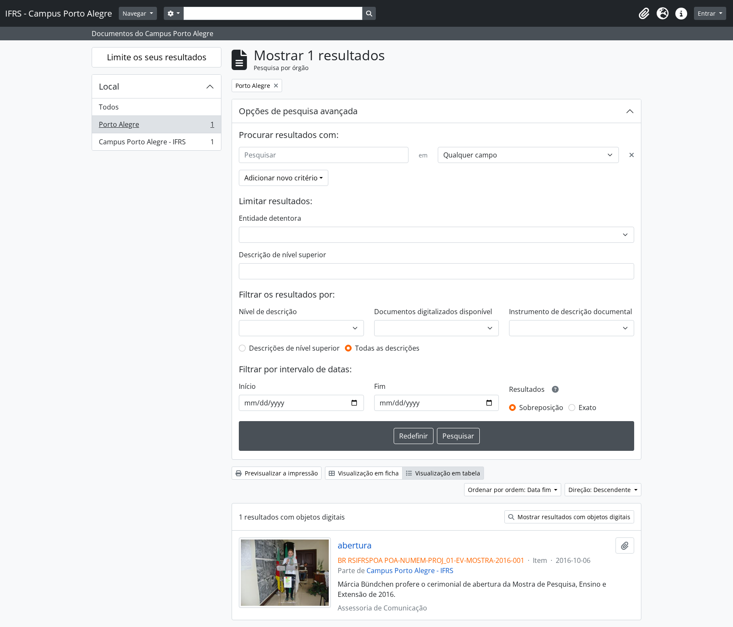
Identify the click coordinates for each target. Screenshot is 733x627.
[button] (644, 13)
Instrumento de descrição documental (570, 311)
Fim (380, 386)
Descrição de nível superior (282, 254)
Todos (109, 107)
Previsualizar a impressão (280, 473)
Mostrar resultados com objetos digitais (573, 517)
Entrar (707, 13)
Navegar (135, 13)
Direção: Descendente (600, 490)
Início (247, 386)
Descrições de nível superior (294, 348)
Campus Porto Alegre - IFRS (156, 143)
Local (109, 86)
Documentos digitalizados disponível (433, 311)
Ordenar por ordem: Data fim (510, 490)
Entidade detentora (270, 218)
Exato (587, 407)
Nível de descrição (268, 311)
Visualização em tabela (447, 473)
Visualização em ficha (367, 473)
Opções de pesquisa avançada (298, 111)
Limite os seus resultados (157, 57)
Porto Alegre (156, 126)
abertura (355, 545)
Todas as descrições (387, 348)
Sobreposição (541, 407)
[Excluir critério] (631, 155)
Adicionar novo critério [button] (281, 178)
